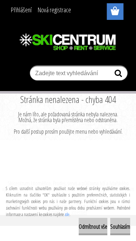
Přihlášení (21, 9)
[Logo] (68, 42)
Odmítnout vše (93, 227)
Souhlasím (120, 227)
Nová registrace (54, 9)
